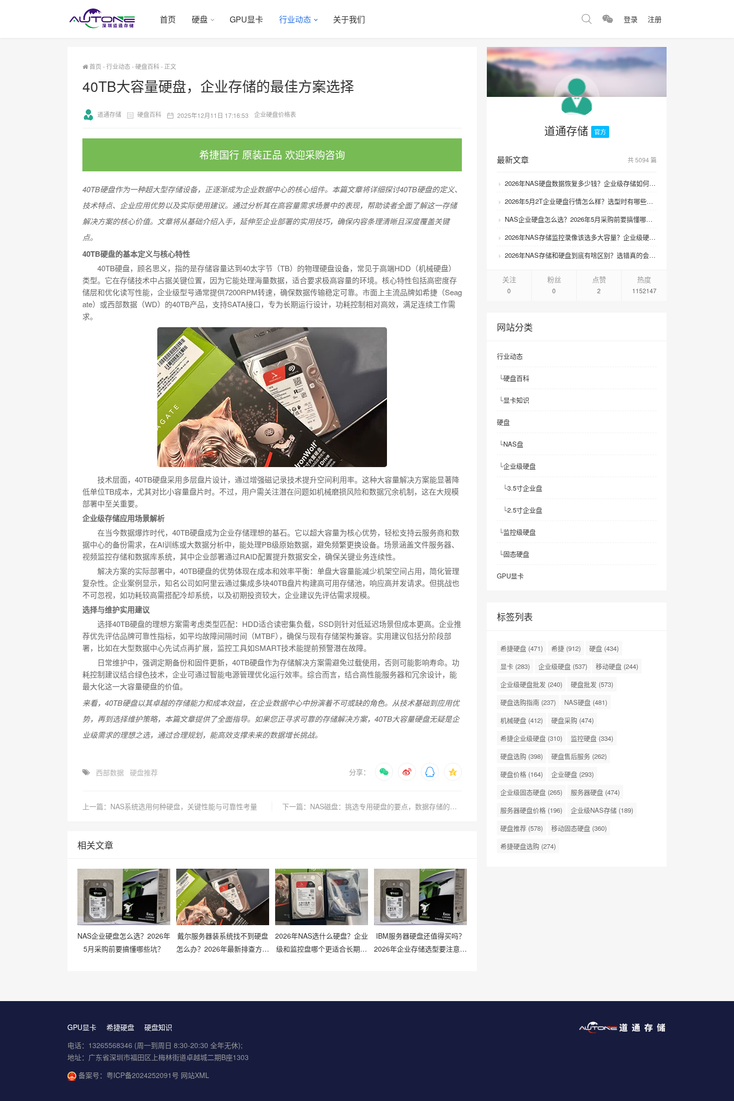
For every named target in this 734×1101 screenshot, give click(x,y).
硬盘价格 (521, 774)
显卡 (515, 666)
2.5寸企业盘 (524, 510)
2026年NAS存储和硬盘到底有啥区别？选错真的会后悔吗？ (581, 255)
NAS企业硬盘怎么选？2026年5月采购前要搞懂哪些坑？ (581, 219)
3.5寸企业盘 (524, 488)
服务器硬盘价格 (531, 810)
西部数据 (110, 772)
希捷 (566, 648)
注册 (655, 19)
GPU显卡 (246, 19)
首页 (168, 19)
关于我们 (349, 19)
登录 (631, 19)
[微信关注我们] (608, 19)
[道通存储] (577, 98)
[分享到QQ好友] (430, 772)
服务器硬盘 (595, 792)
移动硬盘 (617, 666)
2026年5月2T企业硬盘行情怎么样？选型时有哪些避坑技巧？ (581, 201)
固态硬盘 (516, 553)
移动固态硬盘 (579, 828)
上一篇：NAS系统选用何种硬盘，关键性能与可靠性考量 (169, 806)
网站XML (195, 1075)
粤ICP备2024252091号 (142, 1075)
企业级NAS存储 (602, 810)
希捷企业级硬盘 (531, 738)
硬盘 (200, 19)
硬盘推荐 (144, 772)
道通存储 (109, 114)
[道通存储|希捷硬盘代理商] (109, 19)
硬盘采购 (572, 720)
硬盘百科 (147, 66)
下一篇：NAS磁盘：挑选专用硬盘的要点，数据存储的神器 (372, 806)
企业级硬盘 (519, 466)
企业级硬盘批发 (531, 684)
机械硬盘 (521, 720)
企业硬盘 (572, 774)
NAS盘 (513, 444)
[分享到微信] (384, 772)
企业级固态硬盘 (531, 792)
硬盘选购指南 (528, 702)
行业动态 (295, 19)
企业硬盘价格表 (275, 114)
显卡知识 (516, 400)
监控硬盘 (592, 738)
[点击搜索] (587, 19)
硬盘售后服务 (579, 756)
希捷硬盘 (521, 648)
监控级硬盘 (519, 532)
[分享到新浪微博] (407, 772)
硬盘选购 (521, 756)
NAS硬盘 (585, 702)
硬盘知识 (158, 1027)
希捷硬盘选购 (528, 846)
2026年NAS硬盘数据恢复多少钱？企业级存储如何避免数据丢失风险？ (581, 183)
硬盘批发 (592, 684)
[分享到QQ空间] (453, 772)
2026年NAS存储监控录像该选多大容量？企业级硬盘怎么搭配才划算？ (581, 237)
